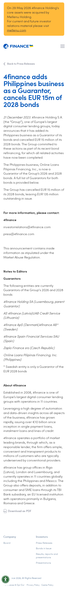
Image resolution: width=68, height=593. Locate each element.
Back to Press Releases (21, 63)
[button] (62, 46)
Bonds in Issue (43, 548)
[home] (18, 46)
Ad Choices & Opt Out (14, 584)
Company (9, 536)
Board (6, 543)
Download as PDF (19, 511)
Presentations (43, 562)
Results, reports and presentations (47, 555)
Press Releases (44, 543)
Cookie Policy (47, 584)
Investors (42, 536)
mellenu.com (16, 30)
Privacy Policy (33, 584)
